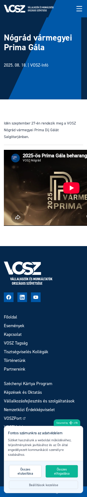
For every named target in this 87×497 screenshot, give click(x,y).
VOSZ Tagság (16, 342)
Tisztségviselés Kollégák (26, 351)
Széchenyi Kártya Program (28, 383)
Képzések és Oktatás (23, 392)
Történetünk (15, 360)
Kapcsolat (13, 334)
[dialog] (43, 459)
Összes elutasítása (25, 471)
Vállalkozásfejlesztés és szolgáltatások (39, 400)
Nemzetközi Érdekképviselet (29, 409)
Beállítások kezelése (43, 485)
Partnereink (14, 369)
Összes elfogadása (62, 471)
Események (14, 325)
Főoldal (10, 316)
